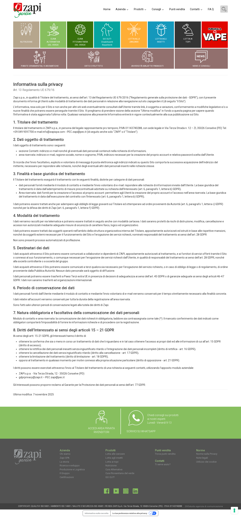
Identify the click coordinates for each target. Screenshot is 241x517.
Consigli (157, 9)
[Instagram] (125, 492)
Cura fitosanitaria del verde (119, 473)
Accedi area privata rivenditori (101, 430)
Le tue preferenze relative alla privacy (129, 513)
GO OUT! (110, 477)
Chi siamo (65, 453)
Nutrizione (111, 465)
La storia (64, 461)
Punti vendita (177, 9)
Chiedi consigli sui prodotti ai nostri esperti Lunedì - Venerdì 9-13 (162, 419)
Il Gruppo (65, 473)
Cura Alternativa (113, 469)
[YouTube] (116, 492)
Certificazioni (67, 477)
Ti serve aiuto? (163, 464)
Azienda (121, 9)
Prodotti (139, 9)
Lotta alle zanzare (115, 453)
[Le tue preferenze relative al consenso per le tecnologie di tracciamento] (234, 510)
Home (107, 9)
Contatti (195, 9)
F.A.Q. (211, 9)
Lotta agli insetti (114, 457)
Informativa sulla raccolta (96, 513)
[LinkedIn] (135, 492)
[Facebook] (106, 492)
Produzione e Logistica (72, 469)
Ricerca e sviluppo (70, 465)
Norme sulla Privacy (206, 453)
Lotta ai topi (111, 461)
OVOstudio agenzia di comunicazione (204, 506)
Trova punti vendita (165, 453)
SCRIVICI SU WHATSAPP (141, 431)
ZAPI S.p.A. (118, 506)
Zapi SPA (64, 457)
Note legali (202, 457)
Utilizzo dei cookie (206, 461)
